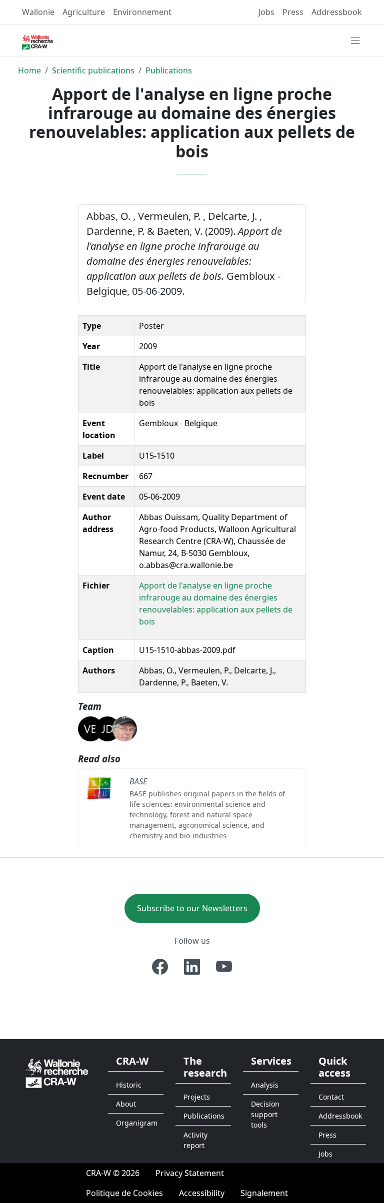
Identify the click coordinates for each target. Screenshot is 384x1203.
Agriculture (83, 11)
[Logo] (57, 1073)
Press (293, 11)
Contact (331, 1097)
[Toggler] (355, 41)
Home (29, 70)
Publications (169, 70)
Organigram (137, 1123)
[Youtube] (224, 967)
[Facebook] (160, 967)
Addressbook (337, 11)
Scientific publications (93, 70)
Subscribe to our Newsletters (192, 908)
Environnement (142, 11)
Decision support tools (265, 1114)
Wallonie (38, 11)
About (126, 1104)
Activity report (196, 1140)
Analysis (264, 1085)
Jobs (266, 11)
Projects (197, 1097)
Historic (129, 1085)
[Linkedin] (192, 967)
